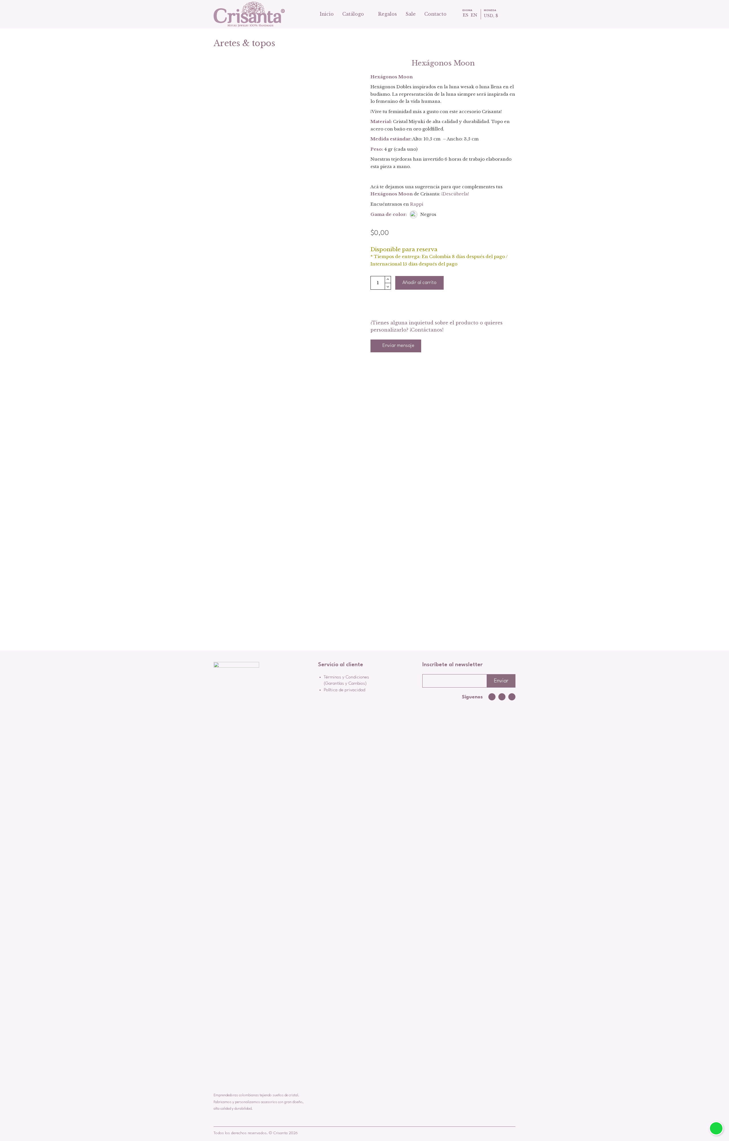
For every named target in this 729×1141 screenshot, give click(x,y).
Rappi (416, 204)
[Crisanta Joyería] (249, 14)
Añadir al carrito (419, 282)
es (465, 15)
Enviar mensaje (397, 345)
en (474, 15)
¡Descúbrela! (455, 194)
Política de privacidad (344, 690)
